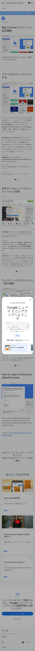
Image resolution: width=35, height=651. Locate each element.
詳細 (17, 335)
